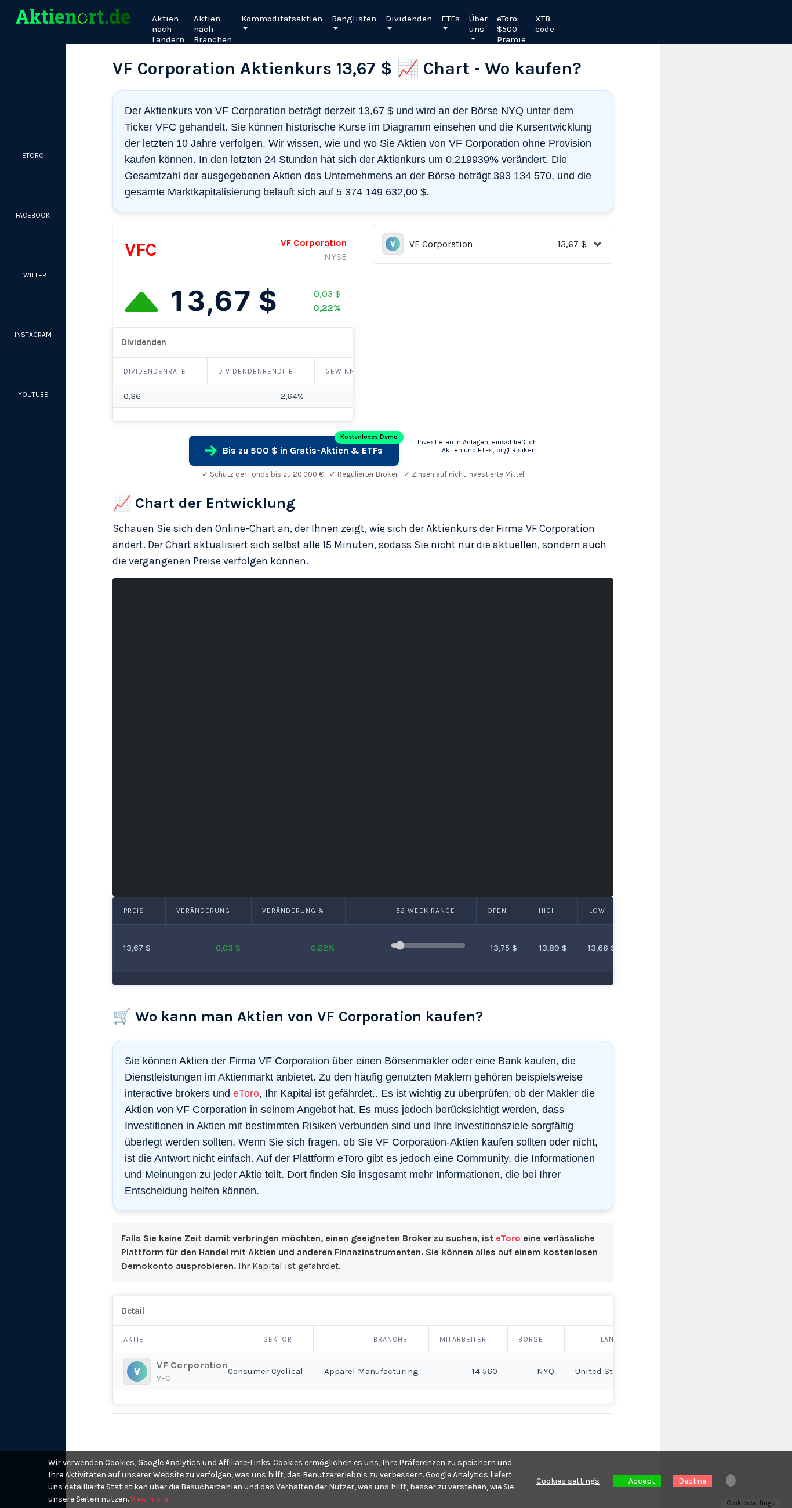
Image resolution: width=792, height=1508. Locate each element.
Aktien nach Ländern (168, 29)
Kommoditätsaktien (281, 18)
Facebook (33, 215)
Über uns (478, 23)
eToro (246, 1093)
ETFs (450, 18)
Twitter (33, 275)
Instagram (33, 335)
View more (149, 1499)
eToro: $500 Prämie (511, 29)
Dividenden (409, 18)
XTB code (544, 23)
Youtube (33, 394)
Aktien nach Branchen (213, 29)
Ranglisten (354, 18)
